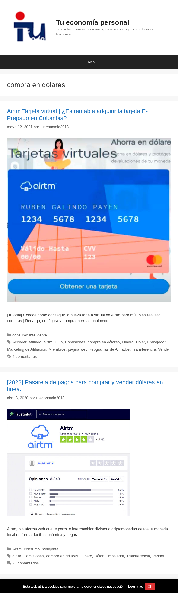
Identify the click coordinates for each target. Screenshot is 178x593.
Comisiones (75, 342)
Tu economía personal (92, 22)
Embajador (156, 342)
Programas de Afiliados (110, 349)
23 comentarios (25, 563)
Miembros (57, 349)
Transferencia (144, 349)
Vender (164, 349)
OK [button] (150, 586)
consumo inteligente (29, 335)
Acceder (19, 342)
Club (59, 342)
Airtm (17, 549)
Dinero (128, 342)
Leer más (135, 586)
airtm (48, 342)
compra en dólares (104, 342)
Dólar (140, 342)
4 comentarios (24, 356)
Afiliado (35, 342)
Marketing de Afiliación (26, 349)
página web (77, 349)
